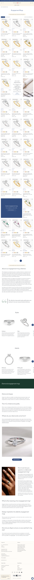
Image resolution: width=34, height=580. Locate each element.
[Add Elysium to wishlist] (32, 139)
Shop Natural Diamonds (20, 548)
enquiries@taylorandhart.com (5, 555)
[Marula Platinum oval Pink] (17, 228)
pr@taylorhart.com (3, 560)
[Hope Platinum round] (6, 167)
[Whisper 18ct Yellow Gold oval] (17, 248)
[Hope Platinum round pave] (6, 147)
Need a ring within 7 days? (17, 14)
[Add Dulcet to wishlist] (21, 119)
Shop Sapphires (19, 551)
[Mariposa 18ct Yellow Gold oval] (17, 107)
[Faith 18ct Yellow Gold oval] (17, 47)
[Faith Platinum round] (17, 147)
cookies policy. (4, 577)
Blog (2, 568)
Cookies (18, 567)
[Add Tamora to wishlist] (32, 19)
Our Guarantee (3, 566)
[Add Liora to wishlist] (10, 119)
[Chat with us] (32, 578)
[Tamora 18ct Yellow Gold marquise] (28, 167)
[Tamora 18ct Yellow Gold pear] (28, 228)
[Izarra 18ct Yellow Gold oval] (17, 67)
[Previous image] (2, 23)
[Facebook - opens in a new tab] (12, 572)
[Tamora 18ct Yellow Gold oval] (28, 28)
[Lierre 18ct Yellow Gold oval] (17, 187)
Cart (33, 3)
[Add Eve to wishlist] (21, 19)
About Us (2, 567)
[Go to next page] (21, 261)
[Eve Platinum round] (17, 28)
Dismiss (9, 578)
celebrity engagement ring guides (11, 522)
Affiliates (2, 569)
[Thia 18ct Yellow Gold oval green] (28, 47)
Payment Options (19, 568)
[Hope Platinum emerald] (6, 248)
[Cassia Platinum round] (28, 67)
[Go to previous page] (13, 261)
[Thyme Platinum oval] (6, 187)
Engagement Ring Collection (21, 544)
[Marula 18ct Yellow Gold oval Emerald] (28, 208)
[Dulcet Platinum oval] (17, 127)
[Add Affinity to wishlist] (32, 119)
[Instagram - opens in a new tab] (17, 572)
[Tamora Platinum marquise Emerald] (6, 228)
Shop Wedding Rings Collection (21, 550)
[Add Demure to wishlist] (10, 19)
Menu (1, 3)
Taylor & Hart (17, 3)
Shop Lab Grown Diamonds (21, 549)
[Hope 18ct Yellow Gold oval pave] (6, 47)
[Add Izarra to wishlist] (21, 59)
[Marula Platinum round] (6, 107)
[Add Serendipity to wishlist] (32, 240)
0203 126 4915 (3, 553)
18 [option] (25, 211)
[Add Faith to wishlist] (21, 39)
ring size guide (13, 535)
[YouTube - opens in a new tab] (22, 572)
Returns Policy (19, 569)
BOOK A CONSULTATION (17, 93)
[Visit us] (3, 3)
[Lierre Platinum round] (17, 167)
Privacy (18, 565)
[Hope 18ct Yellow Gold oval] (6, 67)
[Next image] (10, 23)
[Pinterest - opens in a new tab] (15, 572)
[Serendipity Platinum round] (28, 248)
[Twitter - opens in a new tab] (19, 572)
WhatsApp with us (3, 554)
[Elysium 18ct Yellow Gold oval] (28, 147)
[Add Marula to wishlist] (10, 99)
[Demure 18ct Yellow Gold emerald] (28, 187)
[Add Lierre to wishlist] (21, 159)
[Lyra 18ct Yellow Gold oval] (28, 107)
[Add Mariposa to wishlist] (21, 99)
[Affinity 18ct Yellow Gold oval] (28, 127)
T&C (18, 566)
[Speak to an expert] (31, 3)
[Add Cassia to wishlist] (32, 59)
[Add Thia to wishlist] (32, 39)
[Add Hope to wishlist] (10, 39)
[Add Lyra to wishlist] (32, 99)
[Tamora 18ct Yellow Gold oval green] (6, 87)
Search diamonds (16, 459)
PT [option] (23, 211)
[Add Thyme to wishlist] (10, 179)
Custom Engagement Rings (21, 545)
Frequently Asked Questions (5, 565)
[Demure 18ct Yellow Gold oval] (6, 28)
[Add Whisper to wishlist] (21, 240)
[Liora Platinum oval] (6, 127)
